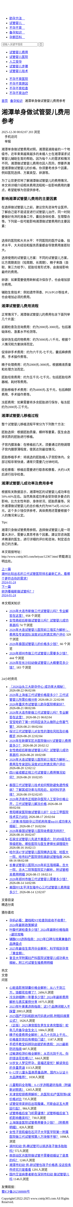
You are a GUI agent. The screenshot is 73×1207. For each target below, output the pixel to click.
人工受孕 (15, 61)
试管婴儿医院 (18, 57)
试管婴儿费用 (18, 52)
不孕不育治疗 (18, 93)
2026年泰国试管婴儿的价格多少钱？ (34, 644)
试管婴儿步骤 (18, 66)
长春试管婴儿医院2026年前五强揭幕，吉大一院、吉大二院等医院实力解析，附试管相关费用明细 (39, 869)
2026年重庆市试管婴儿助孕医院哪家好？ (37, 704)
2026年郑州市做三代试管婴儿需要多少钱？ (39, 653)
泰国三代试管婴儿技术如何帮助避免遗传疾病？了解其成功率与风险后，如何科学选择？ (39, 789)
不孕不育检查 (18, 88)
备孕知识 (16, 101)
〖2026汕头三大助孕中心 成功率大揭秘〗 (37, 686)
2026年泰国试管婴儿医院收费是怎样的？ (37, 831)
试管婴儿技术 (18, 71)
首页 (5, 101)
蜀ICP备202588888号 (16, 1191)
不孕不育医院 (18, 79)
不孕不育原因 (18, 83)
